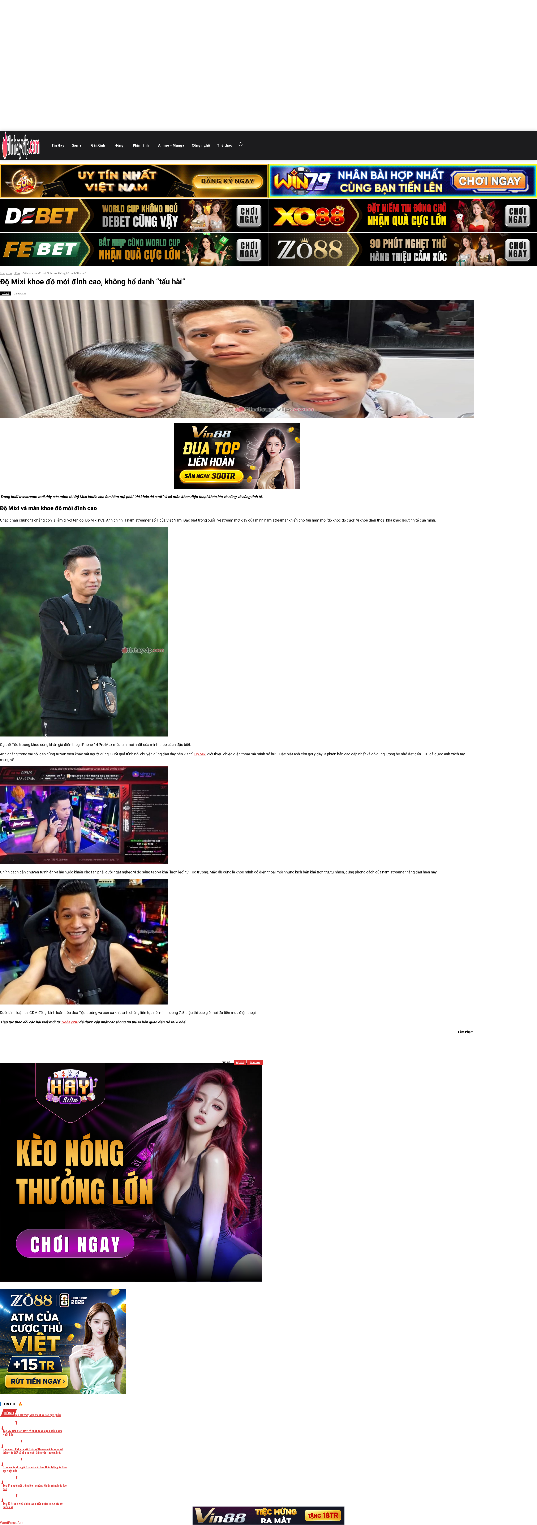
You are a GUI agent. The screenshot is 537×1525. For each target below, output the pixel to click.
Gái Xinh (11, 1443)
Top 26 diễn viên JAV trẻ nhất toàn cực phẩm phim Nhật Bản (32, 1433)
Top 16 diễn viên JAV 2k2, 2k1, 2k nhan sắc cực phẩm (30, 1415)
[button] (241, 144)
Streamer (255, 1062)
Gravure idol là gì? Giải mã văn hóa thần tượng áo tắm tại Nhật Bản (35, 1469)
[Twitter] (230, 1042)
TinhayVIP (69, 1022)
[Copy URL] (275, 1042)
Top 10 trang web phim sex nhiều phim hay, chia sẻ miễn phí (33, 1505)
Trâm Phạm (464, 1032)
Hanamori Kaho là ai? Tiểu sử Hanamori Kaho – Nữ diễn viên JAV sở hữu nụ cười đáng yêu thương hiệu (33, 1451)
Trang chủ (6, 273)
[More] (290, 1042)
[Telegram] (260, 1042)
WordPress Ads (11, 1522)
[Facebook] (215, 1042)
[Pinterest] (245, 1042)
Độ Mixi (200, 754)
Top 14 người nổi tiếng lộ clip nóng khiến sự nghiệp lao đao (35, 1487)
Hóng (17, 273)
